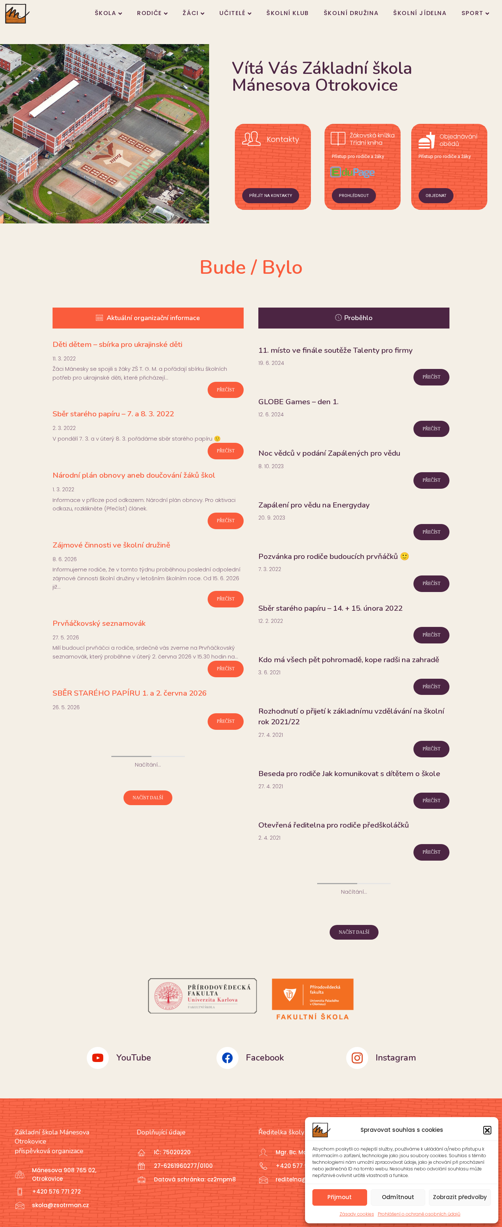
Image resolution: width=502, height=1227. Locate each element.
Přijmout (339, 1197)
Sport (473, 13)
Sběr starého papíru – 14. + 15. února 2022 (330, 608)
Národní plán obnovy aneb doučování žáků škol (134, 475)
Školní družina (351, 13)
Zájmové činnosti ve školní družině (111, 545)
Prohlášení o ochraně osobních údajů (419, 1214)
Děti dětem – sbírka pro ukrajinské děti (117, 344)
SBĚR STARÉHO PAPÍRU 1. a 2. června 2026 (130, 693)
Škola (105, 13)
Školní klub (287, 13)
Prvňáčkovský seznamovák (99, 623)
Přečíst (225, 389)
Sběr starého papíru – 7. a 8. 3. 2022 (113, 414)
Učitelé (232, 13)
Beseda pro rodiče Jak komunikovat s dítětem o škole (349, 773)
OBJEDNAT (436, 195)
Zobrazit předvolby (460, 1197)
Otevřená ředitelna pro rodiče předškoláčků (333, 825)
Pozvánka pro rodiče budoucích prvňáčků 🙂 (333, 556)
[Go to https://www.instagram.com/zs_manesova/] (392, 1058)
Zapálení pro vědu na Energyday (314, 505)
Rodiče (149, 13)
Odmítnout (398, 1197)
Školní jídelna (420, 13)
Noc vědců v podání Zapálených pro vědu (329, 453)
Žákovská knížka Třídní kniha (372, 139)
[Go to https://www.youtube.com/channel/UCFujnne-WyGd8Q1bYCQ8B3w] (133, 1058)
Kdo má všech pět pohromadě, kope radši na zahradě (348, 659)
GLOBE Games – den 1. (298, 402)
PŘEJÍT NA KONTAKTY (270, 195)
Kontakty (283, 139)
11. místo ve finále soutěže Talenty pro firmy (335, 350)
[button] (487, 1130)
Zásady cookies (357, 1214)
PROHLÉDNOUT (354, 195)
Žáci (190, 13)
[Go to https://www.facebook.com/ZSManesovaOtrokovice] (262, 1058)
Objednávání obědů (458, 140)
